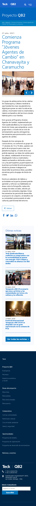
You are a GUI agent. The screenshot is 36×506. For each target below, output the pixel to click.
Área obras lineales (8, 400)
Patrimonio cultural (8, 419)
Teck (4, 359)
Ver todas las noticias (17, 339)
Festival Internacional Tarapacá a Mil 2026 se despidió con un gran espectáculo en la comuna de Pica (17, 324)
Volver (9, 208)
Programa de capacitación (11, 442)
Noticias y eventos (9, 453)
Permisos (5, 374)
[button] (26, 92)
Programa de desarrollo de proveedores (16, 445)
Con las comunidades (9, 415)
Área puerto (6, 403)
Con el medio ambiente (10, 422)
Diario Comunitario (9, 485)
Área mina (5, 392)
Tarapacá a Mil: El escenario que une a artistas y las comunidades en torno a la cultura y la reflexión (17, 292)
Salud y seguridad (8, 426)
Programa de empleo (9, 438)
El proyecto (6, 371)
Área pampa (6, 396)
